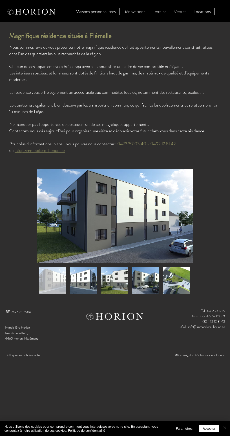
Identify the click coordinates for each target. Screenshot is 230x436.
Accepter (209, 428)
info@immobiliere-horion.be (40, 150)
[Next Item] (185, 215)
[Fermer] (224, 428)
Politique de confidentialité (86, 430)
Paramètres (184, 428)
